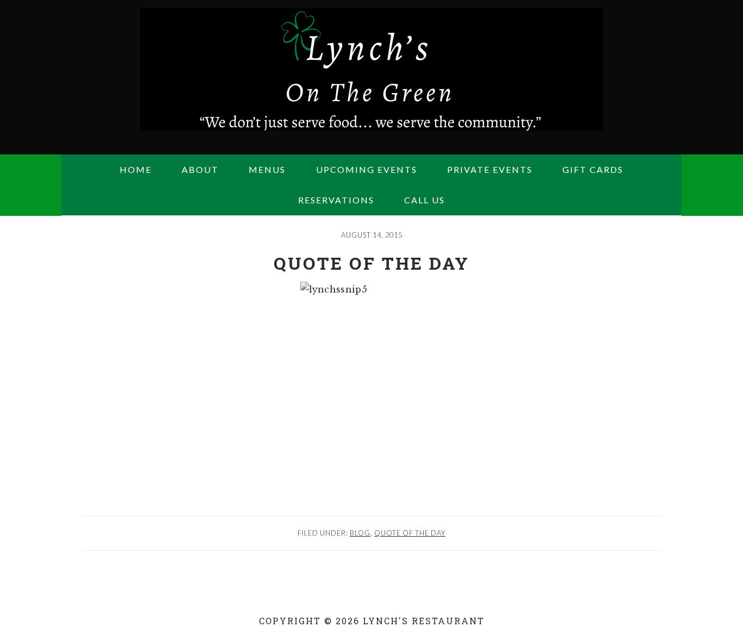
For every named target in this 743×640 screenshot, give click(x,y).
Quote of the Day (409, 533)
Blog (360, 533)
